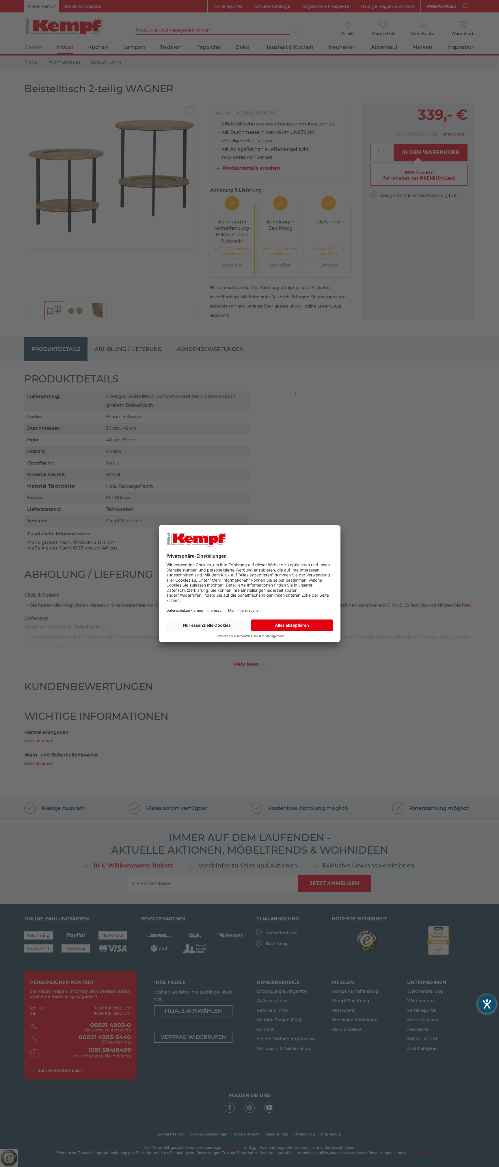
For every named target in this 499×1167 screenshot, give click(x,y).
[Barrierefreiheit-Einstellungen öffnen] (487, 1004)
